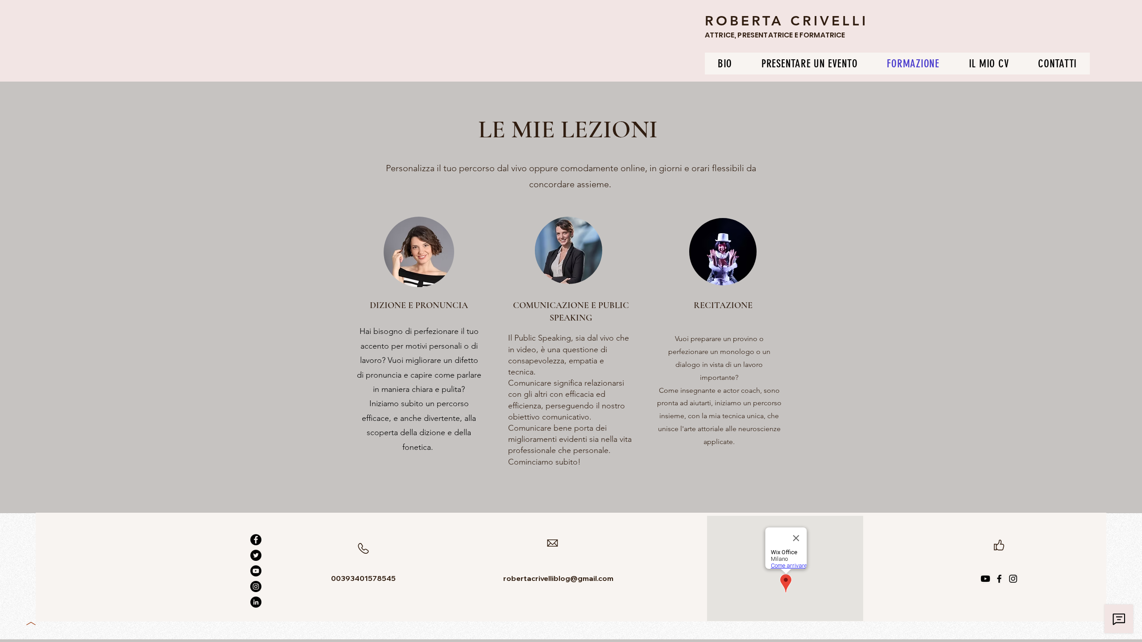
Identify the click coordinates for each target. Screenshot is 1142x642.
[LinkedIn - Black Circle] (255, 602)
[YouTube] (255, 570)
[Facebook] (255, 539)
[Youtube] (985, 578)
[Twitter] (255, 555)
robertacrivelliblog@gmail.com (558, 578)
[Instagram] (255, 586)
